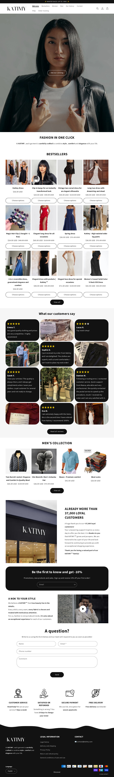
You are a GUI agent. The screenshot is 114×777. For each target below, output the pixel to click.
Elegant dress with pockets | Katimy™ (44, 280)
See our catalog (57, 73)
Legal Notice (44, 742)
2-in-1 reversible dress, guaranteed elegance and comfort (18, 282)
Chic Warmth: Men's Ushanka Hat (44, 478)
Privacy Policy (45, 750)
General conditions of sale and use (52, 758)
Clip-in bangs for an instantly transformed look (44, 189)
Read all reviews (57, 431)
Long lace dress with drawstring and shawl (96, 189)
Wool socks (96, 477)
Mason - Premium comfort (70, 477)
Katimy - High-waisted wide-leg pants (96, 235)
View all (57, 302)
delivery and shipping (48, 746)
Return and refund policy (49, 754)
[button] (97, 8)
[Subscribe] (74, 584)
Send (57, 675)
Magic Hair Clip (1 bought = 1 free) (18, 235)
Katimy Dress (18, 188)
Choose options (18, 200)
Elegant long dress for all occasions (44, 235)
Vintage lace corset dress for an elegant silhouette (70, 189)
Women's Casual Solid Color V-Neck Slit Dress (96, 280)
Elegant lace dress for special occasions (70, 280)
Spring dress (70, 233)
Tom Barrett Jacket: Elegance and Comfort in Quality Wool (18, 478)
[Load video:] (83, 608)
